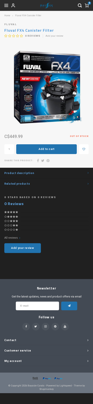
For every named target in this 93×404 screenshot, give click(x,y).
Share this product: (18, 160)
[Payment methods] (35, 378)
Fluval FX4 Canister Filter (28, 15)
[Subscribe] (69, 306)
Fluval (10, 24)
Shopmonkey (46, 389)
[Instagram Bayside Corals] (45, 326)
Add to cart (46, 149)
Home (7, 15)
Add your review (54, 36)
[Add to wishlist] (84, 149)
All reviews (11, 238)
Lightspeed (65, 386)
